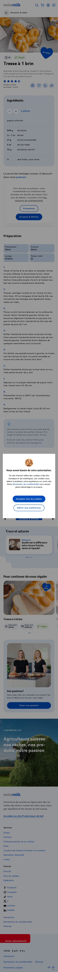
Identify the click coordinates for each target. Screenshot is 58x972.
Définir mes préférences (29, 508)
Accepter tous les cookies (29, 499)
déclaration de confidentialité (26, 484)
